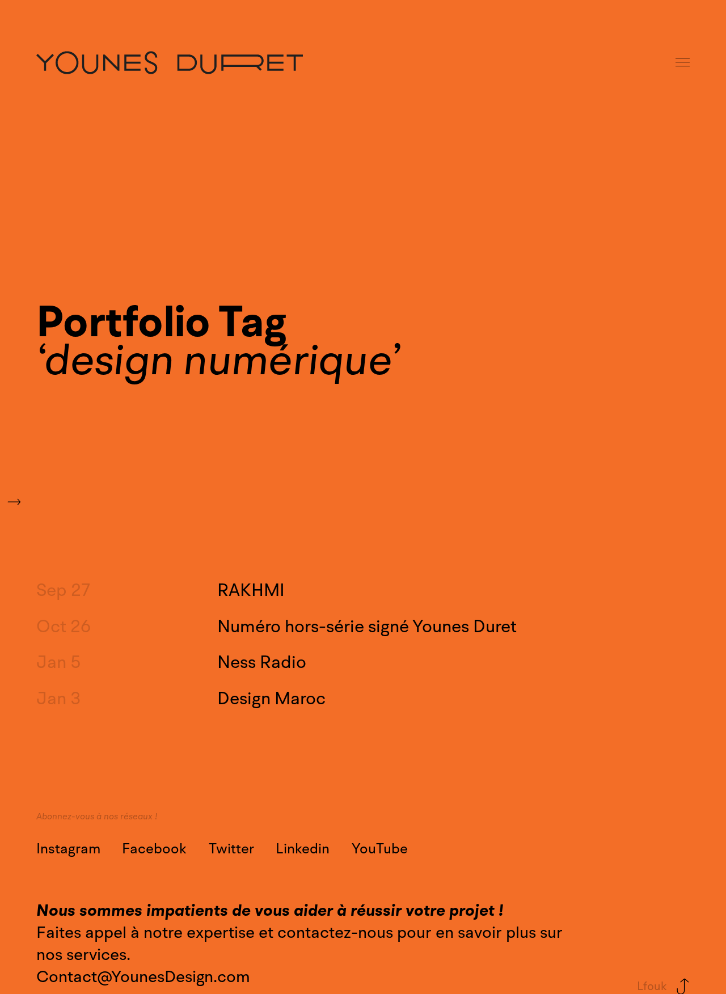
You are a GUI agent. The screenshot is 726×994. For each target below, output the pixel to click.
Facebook (154, 849)
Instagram (68, 849)
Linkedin (303, 849)
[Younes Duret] (169, 62)
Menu (683, 62)
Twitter (231, 849)
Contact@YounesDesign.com (143, 977)
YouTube (380, 849)
